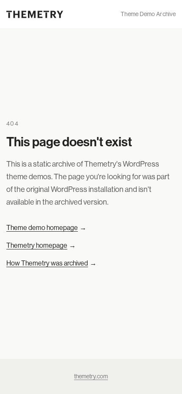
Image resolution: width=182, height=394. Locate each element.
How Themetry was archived (51, 263)
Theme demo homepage (46, 227)
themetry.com (91, 376)
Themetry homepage (41, 245)
